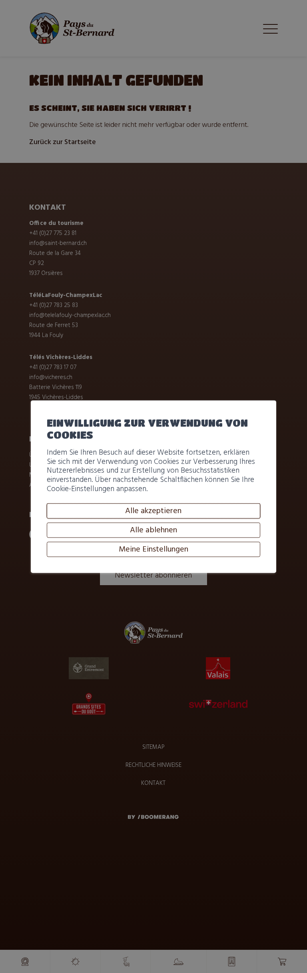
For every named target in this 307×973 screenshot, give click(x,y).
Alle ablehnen (153, 530)
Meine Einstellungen (153, 549)
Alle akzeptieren (153, 511)
